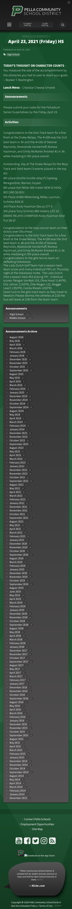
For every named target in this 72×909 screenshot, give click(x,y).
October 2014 (17, 768)
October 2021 (17, 514)
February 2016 (17, 716)
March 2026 (16, 348)
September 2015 (19, 735)
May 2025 (15, 377)
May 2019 (15, 595)
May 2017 (15, 669)
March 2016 (16, 713)
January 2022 (17, 503)
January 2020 (17, 569)
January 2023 (17, 466)
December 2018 (18, 613)
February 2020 (17, 565)
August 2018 (16, 628)
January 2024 (17, 429)
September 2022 (19, 481)
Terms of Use (46, 905)
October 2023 (17, 440)
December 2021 (18, 506)
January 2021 (17, 540)
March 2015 (16, 750)
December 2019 (18, 573)
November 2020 (18, 547)
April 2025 (15, 381)
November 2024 (18, 399)
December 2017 (18, 650)
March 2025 (16, 385)
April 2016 (15, 709)
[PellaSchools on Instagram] (44, 842)
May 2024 (15, 414)
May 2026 (15, 340)
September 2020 (19, 554)
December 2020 (18, 543)
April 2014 (15, 783)
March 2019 (16, 602)
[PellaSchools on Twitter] (36, 842)
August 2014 (16, 775)
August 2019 (16, 587)
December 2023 (18, 433)
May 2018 (15, 632)
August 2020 (16, 558)
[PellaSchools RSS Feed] (52, 842)
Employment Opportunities (37, 824)
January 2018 (17, 646)
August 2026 (16, 337)
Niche (40, 879)
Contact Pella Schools (37, 819)
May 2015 (15, 742)
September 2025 (19, 370)
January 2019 (17, 610)
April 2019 (15, 599)
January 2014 (17, 794)
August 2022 (16, 484)
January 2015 (17, 757)
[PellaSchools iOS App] (36, 855)
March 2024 (16, 422)
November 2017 (18, 654)
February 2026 (17, 352)
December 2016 (18, 687)
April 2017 (15, 672)
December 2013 (18, 798)
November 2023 (18, 436)
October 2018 (17, 621)
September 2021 (19, 517)
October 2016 (17, 694)
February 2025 (17, 388)
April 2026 (15, 344)
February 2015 (17, 753)
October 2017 (17, 658)
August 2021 (16, 521)
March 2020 (16, 562)
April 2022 (15, 492)
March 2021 (16, 532)
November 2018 (18, 617)
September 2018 (19, 624)
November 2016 (18, 691)
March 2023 (16, 458)
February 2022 (17, 499)
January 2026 (17, 355)
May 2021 (15, 525)
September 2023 (19, 444)
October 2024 (17, 403)
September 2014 (19, 772)
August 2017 (16, 665)
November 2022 (18, 473)
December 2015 (18, 724)
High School (13, 54)
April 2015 (15, 746)
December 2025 (18, 359)
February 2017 (17, 680)
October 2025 (17, 366)
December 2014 (18, 761)
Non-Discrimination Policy (24, 905)
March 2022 (16, 495)
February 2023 (17, 462)
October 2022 (17, 477)
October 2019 (17, 580)
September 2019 (19, 584)
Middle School (17, 318)
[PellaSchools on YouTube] (19, 842)
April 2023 (15, 455)
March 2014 (16, 787)
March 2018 (16, 639)
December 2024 (18, 396)
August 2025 (16, 374)
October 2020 (17, 551)
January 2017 (17, 683)
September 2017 (19, 661)
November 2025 (18, 363)
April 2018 (15, 635)
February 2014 (17, 790)
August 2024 (16, 411)
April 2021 (15, 528)
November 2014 (18, 764)
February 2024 (17, 425)
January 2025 (17, 392)
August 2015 (16, 739)
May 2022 (15, 488)
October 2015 (17, 731)
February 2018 (17, 643)
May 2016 (15, 705)
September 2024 (19, 407)
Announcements (35, 36)
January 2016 (17, 720)
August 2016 (16, 702)
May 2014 (15, 779)
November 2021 (18, 510)
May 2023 (15, 451)
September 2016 (19, 698)
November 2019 (18, 576)
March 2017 (16, 676)
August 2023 (16, 447)
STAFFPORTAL (45, 24)
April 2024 (15, 418)
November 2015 (18, 728)
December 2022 (18, 470)
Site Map (37, 829)
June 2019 (15, 591)
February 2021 (17, 536)
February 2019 (17, 606)
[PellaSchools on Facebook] (27, 842)
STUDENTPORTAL (27, 24)
